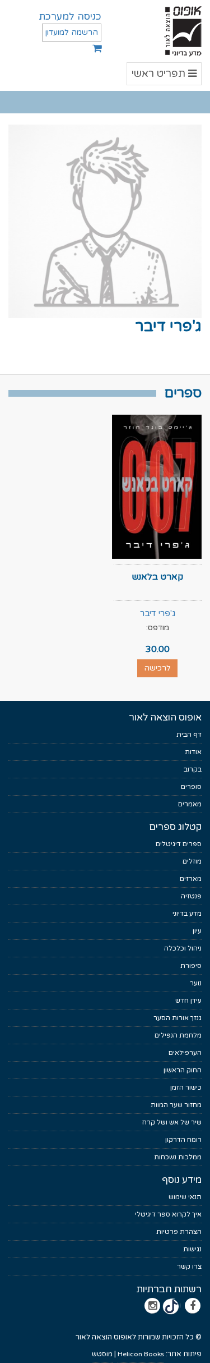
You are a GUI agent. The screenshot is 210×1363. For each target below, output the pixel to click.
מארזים (191, 879)
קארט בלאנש (157, 576)
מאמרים (190, 804)
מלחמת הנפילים (178, 1035)
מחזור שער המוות (176, 1105)
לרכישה (157, 668)
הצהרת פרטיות (179, 1232)
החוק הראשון (183, 1070)
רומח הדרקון (183, 1140)
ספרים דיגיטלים (179, 844)
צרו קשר (189, 1266)
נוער (196, 983)
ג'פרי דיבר (157, 613)
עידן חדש (188, 1000)
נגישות (192, 1249)
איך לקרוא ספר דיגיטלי (168, 1214)
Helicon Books (141, 1354)
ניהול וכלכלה (183, 948)
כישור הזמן (186, 1087)
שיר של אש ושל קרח (172, 1122)
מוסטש (102, 1354)
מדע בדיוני (187, 913)
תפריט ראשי (164, 76)
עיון (197, 931)
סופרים (191, 787)
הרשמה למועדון (71, 32)
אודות (193, 752)
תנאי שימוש (185, 1197)
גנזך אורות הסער (177, 1018)
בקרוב (193, 769)
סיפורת (191, 966)
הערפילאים (185, 1053)
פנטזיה (191, 896)
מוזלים (192, 861)
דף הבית (189, 734)
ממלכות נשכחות (178, 1157)
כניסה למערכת (70, 16)
